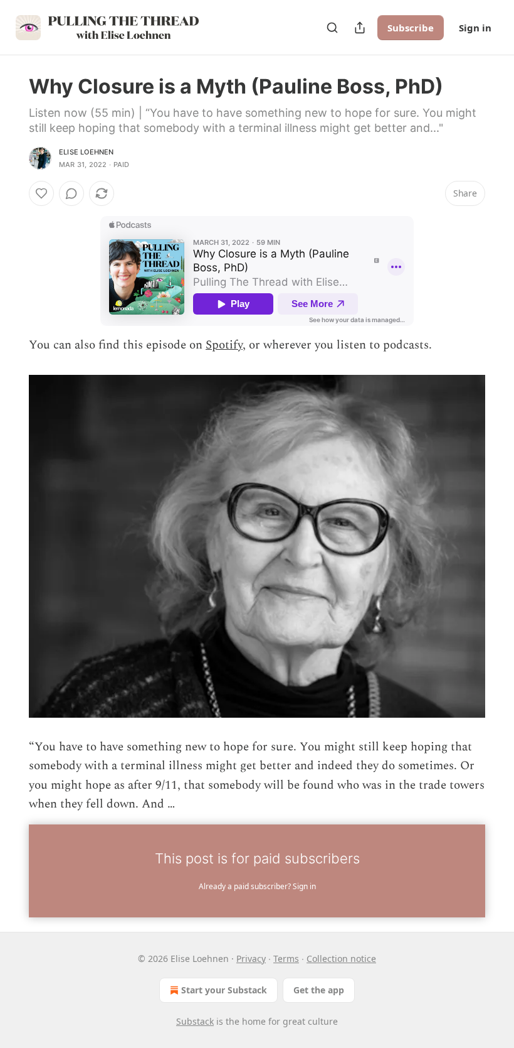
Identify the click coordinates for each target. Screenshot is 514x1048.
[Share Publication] (359, 27)
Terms (286, 958)
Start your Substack (224, 990)
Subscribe (410, 27)
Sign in (475, 27)
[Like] (41, 193)
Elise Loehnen (86, 152)
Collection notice (341, 958)
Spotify (224, 345)
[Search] (332, 27)
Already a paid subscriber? (257, 886)
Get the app (318, 990)
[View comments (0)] (71, 193)
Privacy (251, 958)
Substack (195, 1021)
